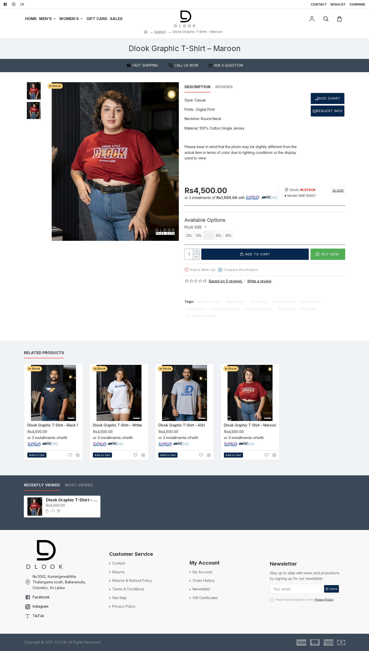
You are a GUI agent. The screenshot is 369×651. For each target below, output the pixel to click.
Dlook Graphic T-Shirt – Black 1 (52, 425)
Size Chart (329, 98)
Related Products (44, 353)
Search (160, 32)
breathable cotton (225, 309)
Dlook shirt (259, 301)
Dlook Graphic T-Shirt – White (117, 425)
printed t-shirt (283, 301)
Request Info (329, 111)
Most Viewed (79, 485)
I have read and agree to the (304, 599)
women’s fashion (258, 309)
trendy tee (309, 309)
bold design (196, 309)
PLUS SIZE (194, 227)
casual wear (310, 301)
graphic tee (235, 301)
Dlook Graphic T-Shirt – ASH (181, 425)
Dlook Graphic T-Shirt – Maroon (250, 425)
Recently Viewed (42, 485)
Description (197, 87)
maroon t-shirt (209, 301)
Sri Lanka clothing (201, 316)
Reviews (224, 87)
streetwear (286, 309)
